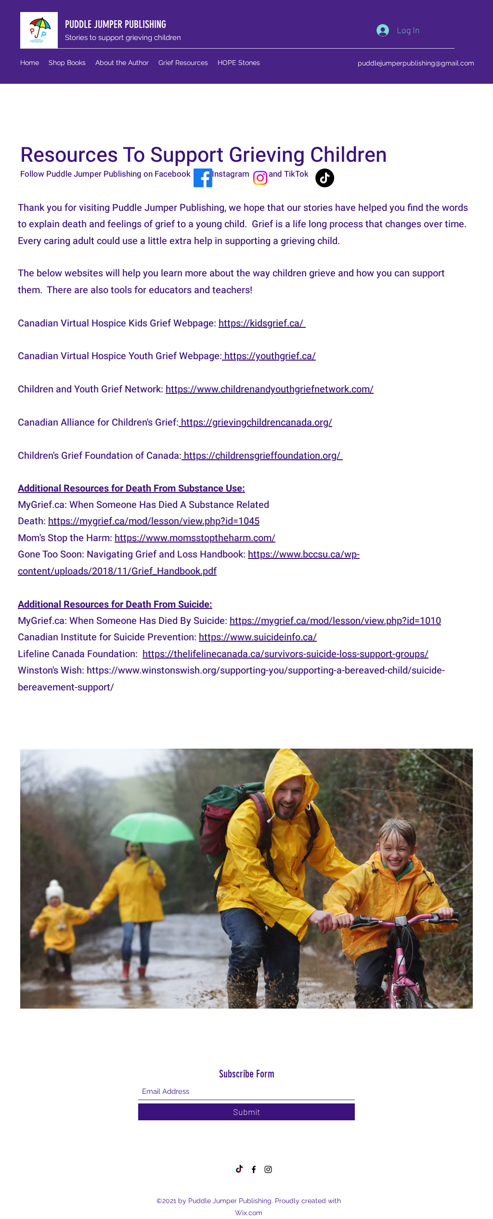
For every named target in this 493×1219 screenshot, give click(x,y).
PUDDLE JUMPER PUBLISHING (115, 24)
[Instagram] (260, 178)
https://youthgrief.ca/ (269, 356)
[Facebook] (203, 178)
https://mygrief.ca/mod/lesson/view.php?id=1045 (153, 521)
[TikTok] (324, 178)
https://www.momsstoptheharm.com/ (195, 538)
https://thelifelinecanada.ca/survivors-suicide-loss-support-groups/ (285, 654)
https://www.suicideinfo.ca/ (258, 637)
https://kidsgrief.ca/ (262, 323)
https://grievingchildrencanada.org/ (255, 422)
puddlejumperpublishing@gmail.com (416, 63)
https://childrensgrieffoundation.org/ (262, 456)
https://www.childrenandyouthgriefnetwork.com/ (270, 389)
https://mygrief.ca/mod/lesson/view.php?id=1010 (335, 621)
